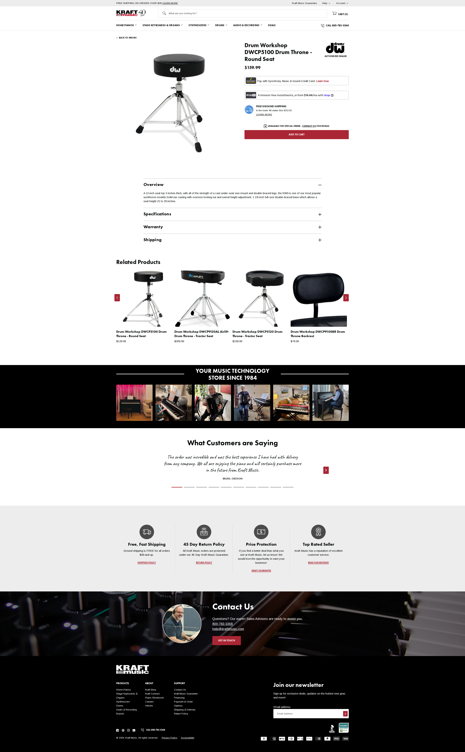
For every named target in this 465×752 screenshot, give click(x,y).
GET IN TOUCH (226, 640)
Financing (179, 697)
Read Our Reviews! (318, 563)
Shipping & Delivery (184, 709)
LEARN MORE (170, 3)
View (163, 320)
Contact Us (180, 689)
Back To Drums (128, 38)
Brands (120, 713)
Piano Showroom (154, 697)
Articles (149, 705)
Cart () (342, 14)
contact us (309, 126)
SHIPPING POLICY (147, 563)
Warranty (153, 227)
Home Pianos (123, 689)
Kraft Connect (152, 693)
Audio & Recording (126, 709)
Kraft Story (150, 689)
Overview (153, 185)
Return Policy (181, 713)
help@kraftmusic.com (228, 629)
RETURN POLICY (204, 563)
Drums (119, 705)
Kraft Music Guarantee (186, 693)
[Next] (346, 297)
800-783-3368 (222, 624)
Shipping (152, 240)
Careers (149, 701)
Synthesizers (123, 701)
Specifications (157, 214)
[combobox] (248, 13)
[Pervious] (117, 297)
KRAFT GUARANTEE (261, 571)
